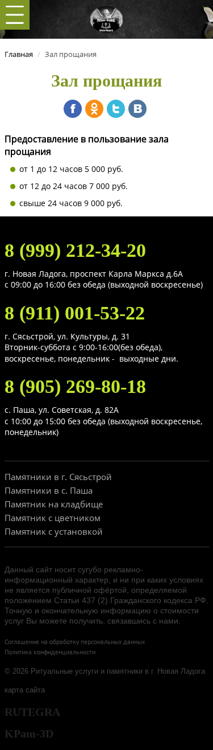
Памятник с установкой (54, 531)
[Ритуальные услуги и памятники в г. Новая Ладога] (107, 18)
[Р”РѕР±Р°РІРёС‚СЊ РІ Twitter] (116, 109)
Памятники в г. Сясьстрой (58, 477)
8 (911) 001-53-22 (75, 312)
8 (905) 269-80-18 (75, 386)
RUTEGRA (32, 712)
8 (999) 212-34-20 (75, 250)
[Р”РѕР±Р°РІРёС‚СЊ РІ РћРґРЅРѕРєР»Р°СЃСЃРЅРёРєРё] (94, 109)
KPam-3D (29, 733)
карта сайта (25, 690)
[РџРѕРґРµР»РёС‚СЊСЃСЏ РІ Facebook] (73, 109)
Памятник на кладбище (54, 504)
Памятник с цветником (53, 518)
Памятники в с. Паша (49, 490)
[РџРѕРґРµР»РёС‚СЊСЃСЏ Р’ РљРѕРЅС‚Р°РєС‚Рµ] (137, 109)
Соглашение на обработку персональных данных (75, 642)
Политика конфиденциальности (50, 652)
